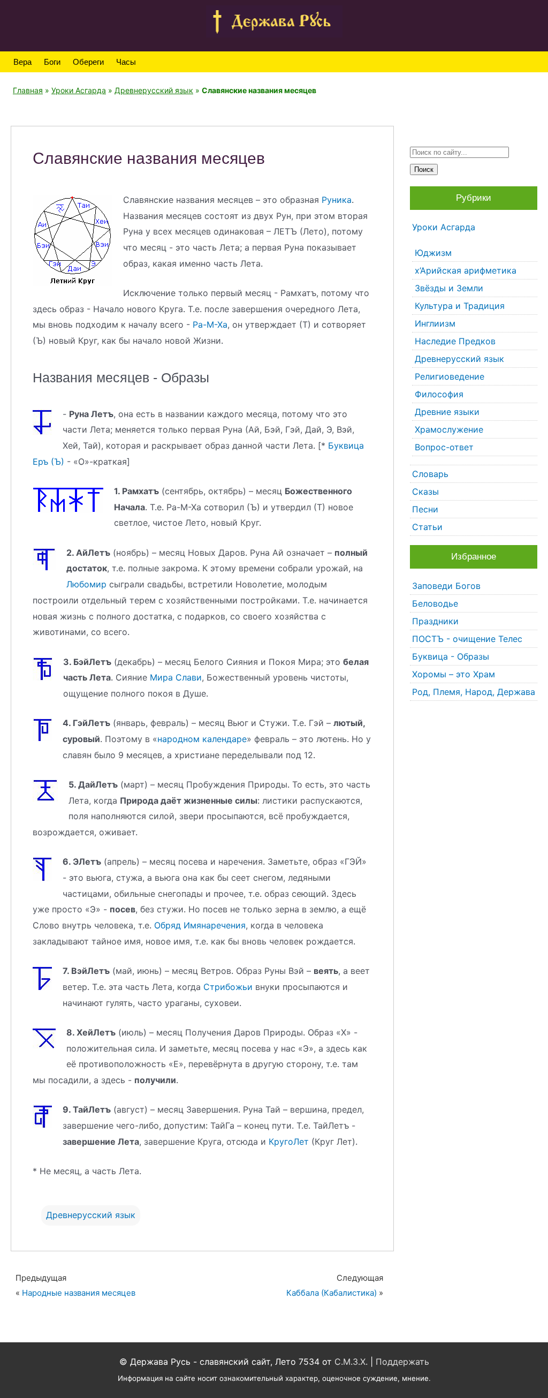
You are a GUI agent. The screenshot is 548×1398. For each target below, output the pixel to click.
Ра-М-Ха (210, 324)
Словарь (430, 473)
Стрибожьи (228, 986)
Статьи (427, 527)
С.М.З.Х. (351, 1361)
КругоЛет (289, 1141)
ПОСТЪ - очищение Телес (467, 638)
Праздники (435, 621)
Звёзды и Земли (449, 288)
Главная (28, 90)
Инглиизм (435, 323)
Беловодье (435, 603)
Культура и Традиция (460, 305)
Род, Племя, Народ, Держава (473, 691)
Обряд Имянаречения (200, 925)
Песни (425, 509)
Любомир (86, 584)
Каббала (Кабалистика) (331, 1293)
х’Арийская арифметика (465, 270)
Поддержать (402, 1361)
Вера (22, 61)
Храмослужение (449, 429)
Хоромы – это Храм (453, 674)
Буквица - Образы (450, 656)
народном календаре (202, 739)
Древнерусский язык (154, 90)
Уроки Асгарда (78, 90)
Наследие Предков (455, 341)
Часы (126, 61)
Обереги (88, 61)
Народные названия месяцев (78, 1293)
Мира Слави (176, 677)
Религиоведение (449, 376)
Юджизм (433, 252)
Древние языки (447, 411)
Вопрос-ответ (444, 447)
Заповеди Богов (446, 585)
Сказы (425, 491)
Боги (52, 61)
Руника (337, 199)
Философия (439, 394)
